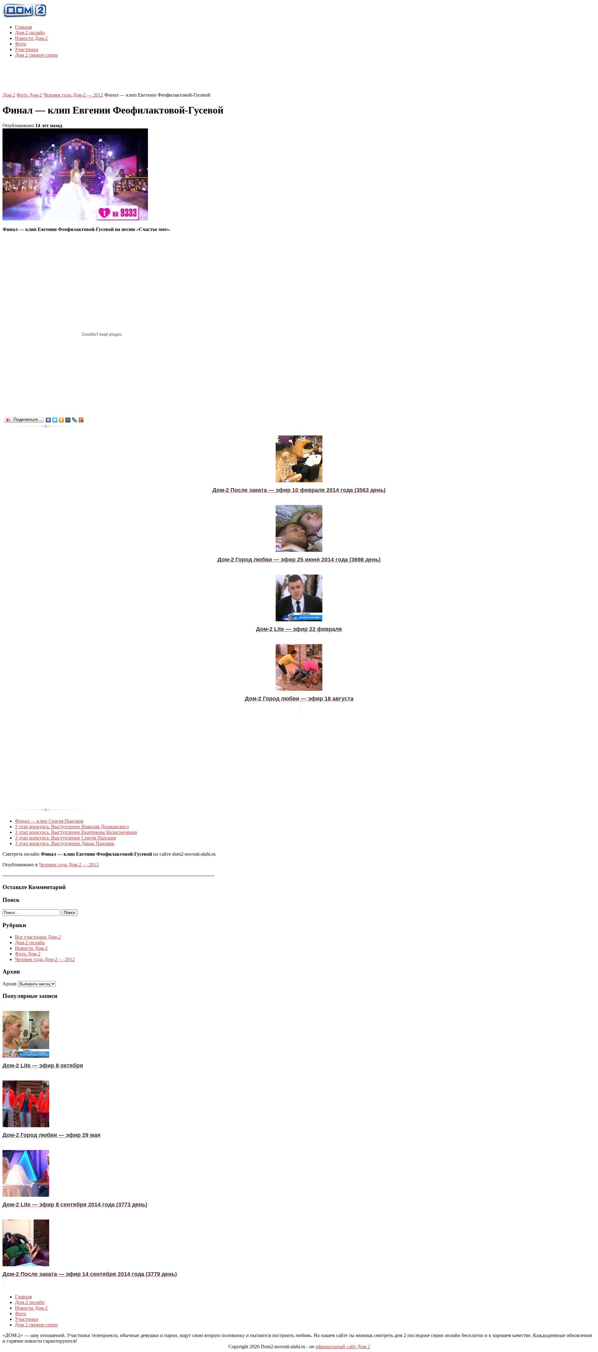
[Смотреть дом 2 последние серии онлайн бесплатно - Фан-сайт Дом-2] (24, 16)
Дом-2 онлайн (30, 32)
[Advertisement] (299, 77)
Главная (23, 27)
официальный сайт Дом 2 (343, 1346)
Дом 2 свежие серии (36, 55)
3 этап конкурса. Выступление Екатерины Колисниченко (76, 832)
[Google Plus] (81, 420)
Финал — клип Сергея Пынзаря (49, 821)
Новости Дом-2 (31, 38)
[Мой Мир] (68, 420)
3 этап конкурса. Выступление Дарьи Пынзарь (64, 843)
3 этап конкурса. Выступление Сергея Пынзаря (65, 837)
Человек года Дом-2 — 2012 (73, 95)
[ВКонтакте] (48, 420)
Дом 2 (8, 95)
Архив (9, 983)
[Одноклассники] (61, 420)
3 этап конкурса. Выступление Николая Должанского (72, 826)
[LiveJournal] (74, 420)
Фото (20, 43)
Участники (26, 49)
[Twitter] (55, 420)
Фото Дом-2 (29, 95)
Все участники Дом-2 (38, 937)
